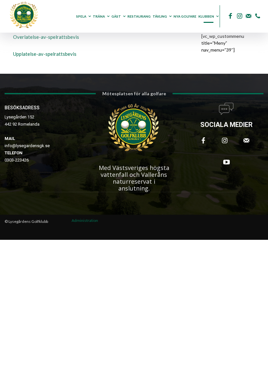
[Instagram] (239, 16)
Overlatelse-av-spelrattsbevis (46, 37)
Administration (85, 220)
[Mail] (248, 16)
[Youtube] (226, 162)
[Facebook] (230, 16)
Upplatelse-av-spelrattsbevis (44, 54)
